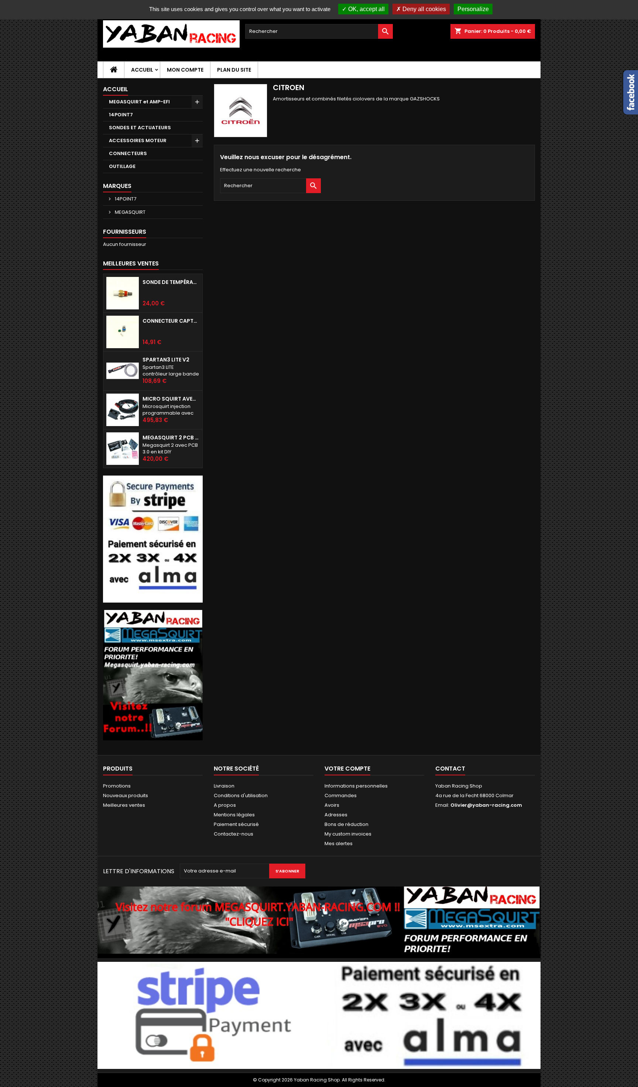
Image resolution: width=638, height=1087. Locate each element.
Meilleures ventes (124, 805)
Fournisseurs (124, 231)
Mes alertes (339, 843)
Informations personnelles (356, 785)
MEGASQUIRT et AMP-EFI (139, 101)
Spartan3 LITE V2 (166, 360)
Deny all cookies (423, 9)
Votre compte (347, 768)
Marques (117, 186)
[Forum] (153, 674)
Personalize (473, 9)
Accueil (142, 69)
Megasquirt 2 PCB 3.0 (171, 437)
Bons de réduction (346, 824)
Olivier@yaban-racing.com (486, 805)
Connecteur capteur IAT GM (171, 321)
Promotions (117, 785)
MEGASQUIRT (129, 212)
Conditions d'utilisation (241, 795)
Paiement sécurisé (236, 824)
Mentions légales (234, 814)
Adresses (336, 814)
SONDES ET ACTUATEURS (140, 127)
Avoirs (332, 805)
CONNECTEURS (128, 153)
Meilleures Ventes (131, 263)
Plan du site (234, 69)
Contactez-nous (233, 833)
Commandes (341, 795)
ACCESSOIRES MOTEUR (138, 140)
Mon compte (185, 69)
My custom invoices (348, 833)
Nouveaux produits (125, 795)
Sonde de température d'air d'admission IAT (171, 282)
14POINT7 (121, 114)
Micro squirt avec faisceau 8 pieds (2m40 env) (171, 399)
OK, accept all (366, 9)
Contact (450, 768)
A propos (225, 805)
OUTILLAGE (122, 166)
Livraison (224, 785)
